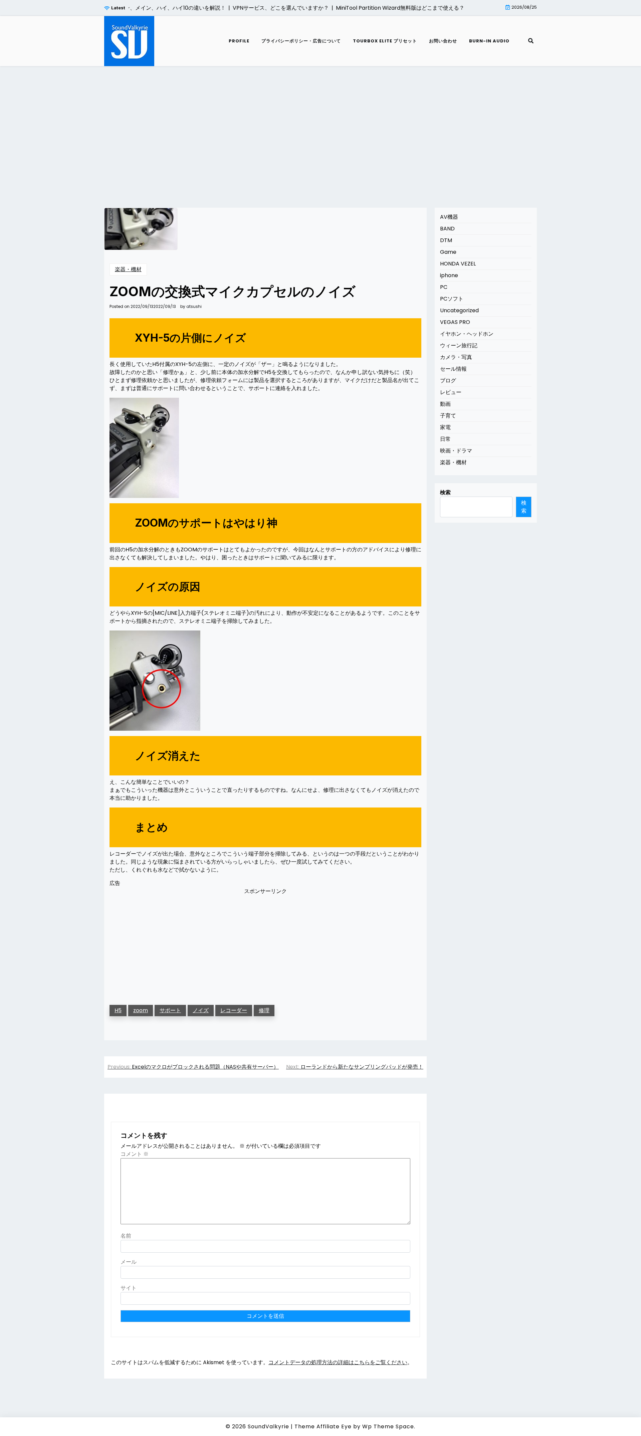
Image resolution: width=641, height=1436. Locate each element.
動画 (445, 404)
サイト (129, 1288)
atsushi (194, 307)
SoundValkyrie (268, 1426)
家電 (445, 427)
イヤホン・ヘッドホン (466, 334)
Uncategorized (459, 310)
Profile (239, 41)
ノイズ (201, 1010)
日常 (445, 439)
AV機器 (449, 217)
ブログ (448, 380)
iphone (449, 275)
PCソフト (451, 299)
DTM (446, 240)
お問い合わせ (443, 41)
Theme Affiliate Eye (323, 1426)
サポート (170, 1010)
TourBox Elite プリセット (385, 41)
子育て (448, 415)
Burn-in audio (489, 41)
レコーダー (233, 1010)
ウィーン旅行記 (458, 345)
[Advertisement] (320, 129)
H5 (118, 1010)
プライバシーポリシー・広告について (301, 41)
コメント (135, 1154)
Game (448, 252)
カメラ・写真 (456, 357)
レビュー (450, 392)
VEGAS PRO (455, 322)
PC (443, 287)
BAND (447, 228)
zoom (140, 1010)
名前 (126, 1236)
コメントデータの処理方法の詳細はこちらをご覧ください (337, 1362)
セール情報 (453, 369)
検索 (445, 492)
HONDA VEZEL (458, 263)
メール (129, 1262)
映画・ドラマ (456, 451)
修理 (264, 1010)
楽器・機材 (128, 269)
